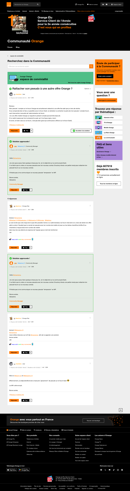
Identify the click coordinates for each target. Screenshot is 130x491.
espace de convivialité (16, 56)
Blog (17, 47)
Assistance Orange (103, 151)
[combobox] (48, 66)
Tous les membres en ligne (109, 184)
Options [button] (86, 88)
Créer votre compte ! (105, 76)
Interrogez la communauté (107, 100)
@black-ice (17, 376)
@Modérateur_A (23, 220)
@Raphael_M (13, 220)
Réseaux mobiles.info (17, 125)
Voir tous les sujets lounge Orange (79, 82)
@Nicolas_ (41, 220)
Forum (10, 47)
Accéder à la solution (83, 131)
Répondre (14, 131)
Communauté (26, 41)
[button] (90, 93)
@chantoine (17, 158)
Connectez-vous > (113, 81)
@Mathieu (48, 220)
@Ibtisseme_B (32, 220)
